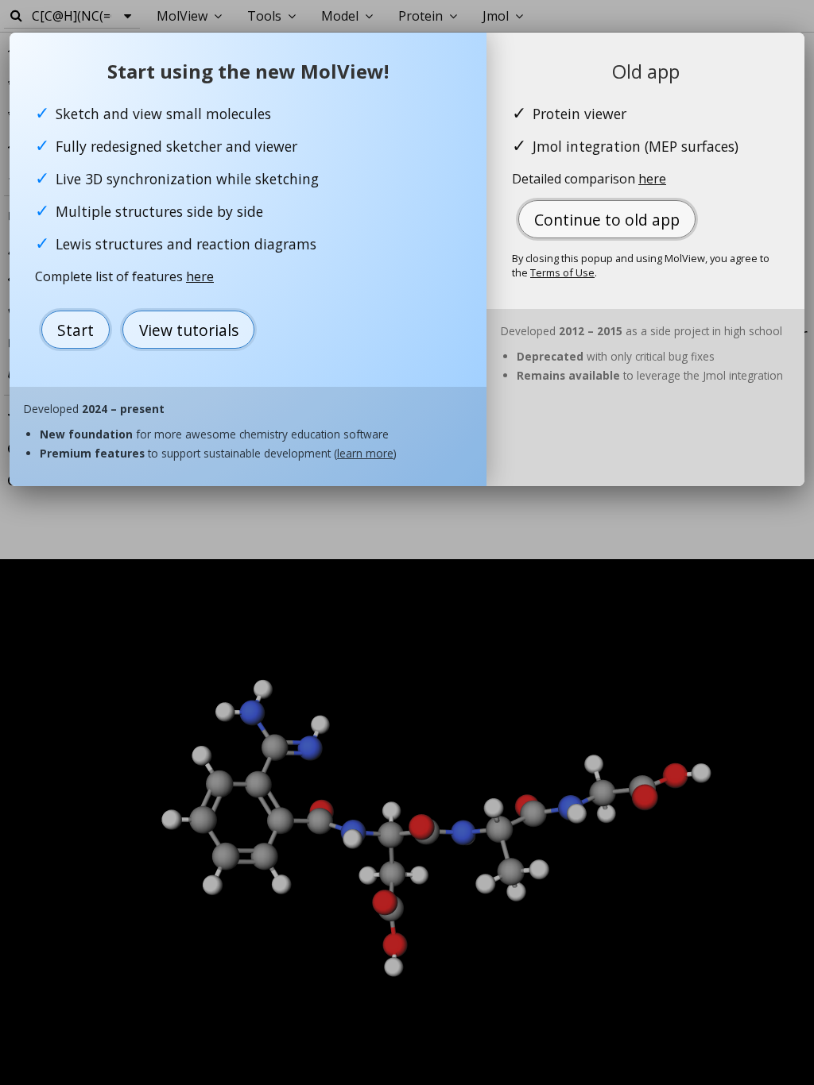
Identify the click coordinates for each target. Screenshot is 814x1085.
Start (75, 330)
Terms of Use (562, 272)
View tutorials (188, 330)
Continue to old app (607, 219)
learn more (365, 453)
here (200, 276)
